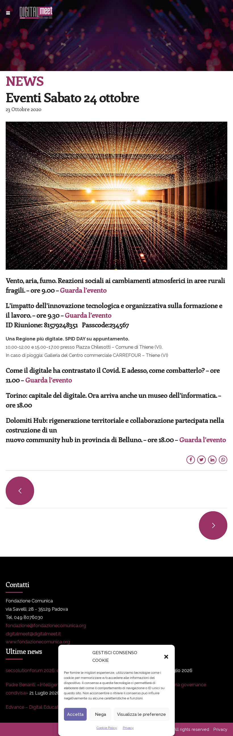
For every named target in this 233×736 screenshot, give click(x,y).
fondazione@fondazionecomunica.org (46, 625)
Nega (100, 714)
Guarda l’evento (83, 289)
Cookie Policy (107, 728)
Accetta (75, 714)
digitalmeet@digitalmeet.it (33, 634)
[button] (166, 657)
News (24, 80)
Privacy (128, 728)
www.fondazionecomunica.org (38, 641)
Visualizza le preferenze (141, 714)
